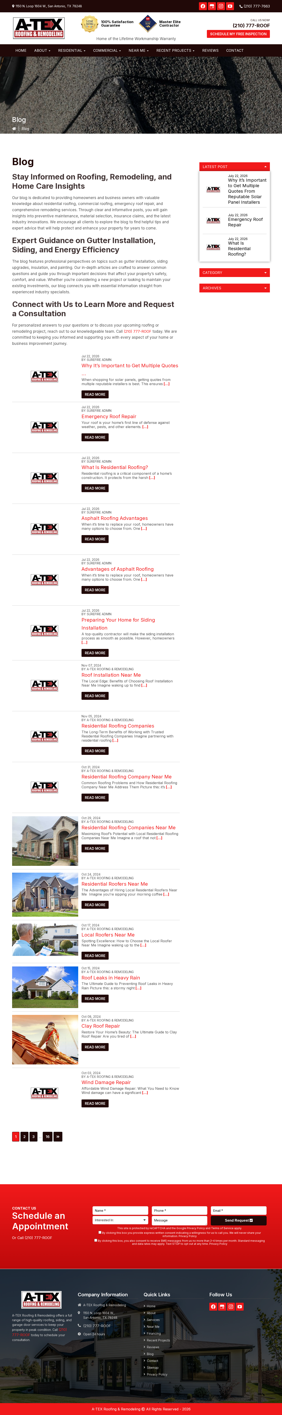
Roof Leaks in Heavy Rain (111, 978)
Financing (154, 1333)
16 (48, 1136)
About (151, 1313)
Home (151, 1306)
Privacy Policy (196, 1228)
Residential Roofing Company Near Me (127, 777)
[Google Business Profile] (212, 6)
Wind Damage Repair (106, 1082)
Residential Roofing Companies (118, 726)
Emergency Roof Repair (109, 416)
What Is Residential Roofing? (115, 467)
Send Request (237, 1220)
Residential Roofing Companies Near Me (129, 827)
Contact (152, 1361)
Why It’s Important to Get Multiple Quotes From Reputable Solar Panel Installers (247, 191)
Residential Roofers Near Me (115, 884)
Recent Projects (158, 1340)
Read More (95, 394)
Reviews (153, 1347)
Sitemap (153, 1367)
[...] (166, 384)
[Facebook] (203, 6)
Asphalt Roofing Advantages (115, 518)
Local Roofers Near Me (108, 935)
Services (153, 1320)
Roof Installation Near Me (111, 675)
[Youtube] (230, 6)
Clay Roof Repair (101, 1026)
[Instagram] (221, 6)
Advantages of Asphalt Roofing (118, 569)
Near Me (153, 1326)
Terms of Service (222, 1228)
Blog (150, 1354)
